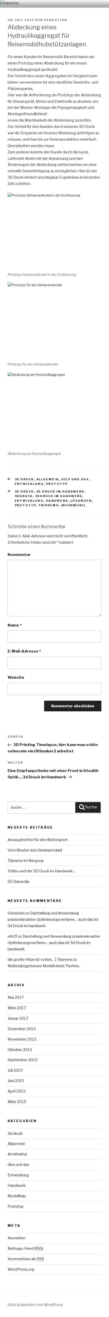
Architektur (17, 1154)
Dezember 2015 (22, 1029)
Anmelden (16, 1238)
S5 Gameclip (18, 881)
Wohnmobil (73, 505)
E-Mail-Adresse (24, 651)
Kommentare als (26, 1259)
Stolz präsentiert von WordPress (35, 1304)
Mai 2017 (16, 997)
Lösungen (81, 500)
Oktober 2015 (20, 1049)
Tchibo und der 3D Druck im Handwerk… (42, 871)
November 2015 (22, 1039)
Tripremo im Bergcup (26, 860)
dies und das (75, 479)
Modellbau (17, 1196)
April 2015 (17, 1091)
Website (16, 677)
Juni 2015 (16, 1081)
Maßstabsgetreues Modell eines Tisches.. (44, 966)
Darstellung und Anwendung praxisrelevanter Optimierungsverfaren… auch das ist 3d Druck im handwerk (53, 919)
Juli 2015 (15, 1070)
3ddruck (24, 496)
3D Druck (24, 491)
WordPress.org (21, 1269)
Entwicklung (29, 484)
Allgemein (47, 479)
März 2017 (17, 1008)
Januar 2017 (18, 1018)
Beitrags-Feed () (25, 1248)
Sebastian (55, 20)
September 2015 (23, 1060)
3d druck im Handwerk (60, 491)
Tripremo (48, 505)
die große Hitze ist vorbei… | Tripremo (40, 959)
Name (15, 625)
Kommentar (19, 554)
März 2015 (17, 1101)
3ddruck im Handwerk (58, 496)
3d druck (24, 479)
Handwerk (57, 500)
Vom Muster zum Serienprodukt (35, 850)
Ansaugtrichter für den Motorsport (37, 839)
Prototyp (57, 484)
